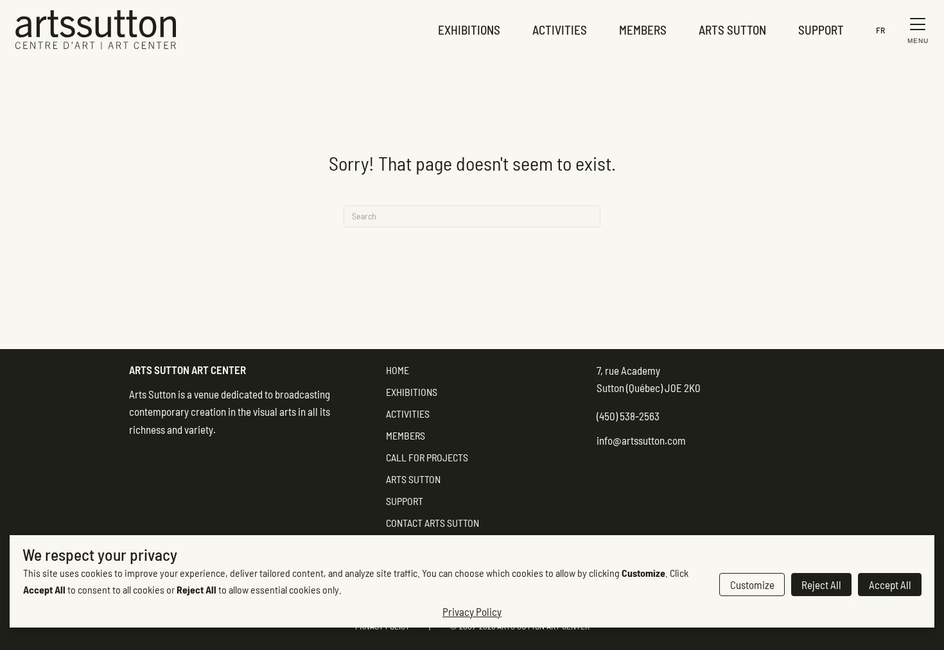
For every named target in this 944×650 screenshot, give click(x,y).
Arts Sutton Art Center (187, 369)
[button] (915, 29)
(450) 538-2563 (628, 415)
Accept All (890, 584)
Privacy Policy (472, 611)
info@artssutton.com (641, 440)
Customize (752, 584)
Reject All (821, 584)
